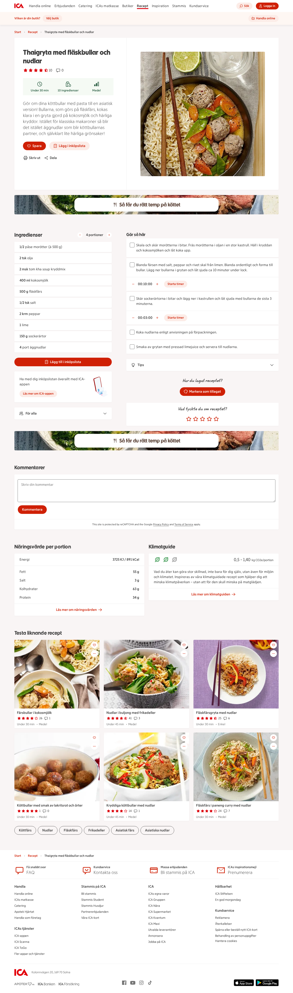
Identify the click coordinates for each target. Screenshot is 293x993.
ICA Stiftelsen (224, 894)
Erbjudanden (64, 6)
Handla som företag (27, 918)
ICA (151, 886)
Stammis (179, 6)
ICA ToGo (20, 948)
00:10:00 (145, 284)
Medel (96, 90)
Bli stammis (88, 894)
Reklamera (222, 918)
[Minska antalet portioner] (80, 235)
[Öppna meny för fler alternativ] (94, 653)
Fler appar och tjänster (29, 954)
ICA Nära (154, 906)
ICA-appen (21, 936)
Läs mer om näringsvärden (76, 610)
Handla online (40, 6)
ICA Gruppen (156, 900)
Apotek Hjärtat (24, 912)
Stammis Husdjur (92, 906)
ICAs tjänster (24, 928)
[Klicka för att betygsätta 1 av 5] (188, 419)
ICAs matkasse (107, 6)
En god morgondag (228, 900)
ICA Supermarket (159, 912)
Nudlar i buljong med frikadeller (131, 713)
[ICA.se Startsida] (19, 6)
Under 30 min (40, 90)
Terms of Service (183, 524)
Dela (53, 158)
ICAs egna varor (158, 894)
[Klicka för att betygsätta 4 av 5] (209, 419)
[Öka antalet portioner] (109, 235)
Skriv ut (34, 158)
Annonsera (155, 936)
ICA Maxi (154, 924)
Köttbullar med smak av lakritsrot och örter (50, 805)
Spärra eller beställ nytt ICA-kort (236, 930)
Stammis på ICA (93, 886)
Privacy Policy (161, 524)
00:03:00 (145, 318)
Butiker (127, 6)
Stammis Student (92, 900)
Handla (20, 886)
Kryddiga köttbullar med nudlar (130, 805)
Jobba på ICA (157, 942)
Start (17, 32)
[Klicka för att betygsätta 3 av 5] (202, 419)
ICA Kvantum (156, 918)
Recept (142, 6)
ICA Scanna (21, 942)
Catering (85, 6)
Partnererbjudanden (95, 912)
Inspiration (160, 6)
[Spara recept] (94, 645)
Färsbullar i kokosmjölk (34, 713)
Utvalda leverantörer (162, 930)
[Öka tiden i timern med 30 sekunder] (157, 284)
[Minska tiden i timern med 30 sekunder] (133, 284)
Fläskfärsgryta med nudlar (216, 713)
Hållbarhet (223, 886)
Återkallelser (223, 924)
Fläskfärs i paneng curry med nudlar (223, 805)
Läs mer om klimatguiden (210, 594)
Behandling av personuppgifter (235, 936)
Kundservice (199, 6)
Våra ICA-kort (90, 918)
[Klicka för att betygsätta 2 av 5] (195, 419)
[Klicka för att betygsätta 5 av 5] (216, 419)
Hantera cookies (226, 941)
